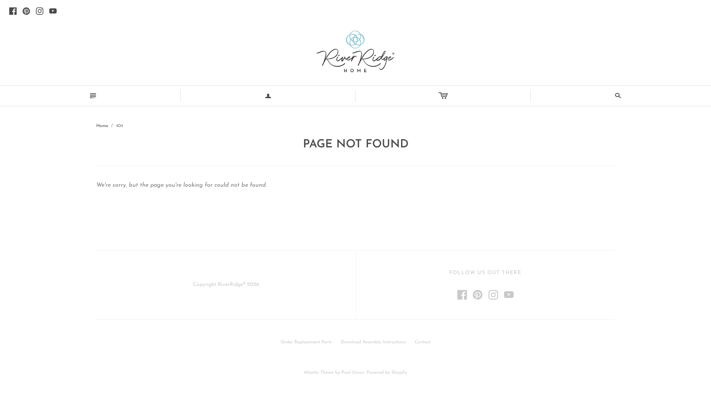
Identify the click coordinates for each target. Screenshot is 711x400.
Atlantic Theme (319, 372)
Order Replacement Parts (306, 342)
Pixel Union (352, 372)
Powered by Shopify (387, 372)
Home (102, 126)
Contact (422, 342)
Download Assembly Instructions (373, 342)
